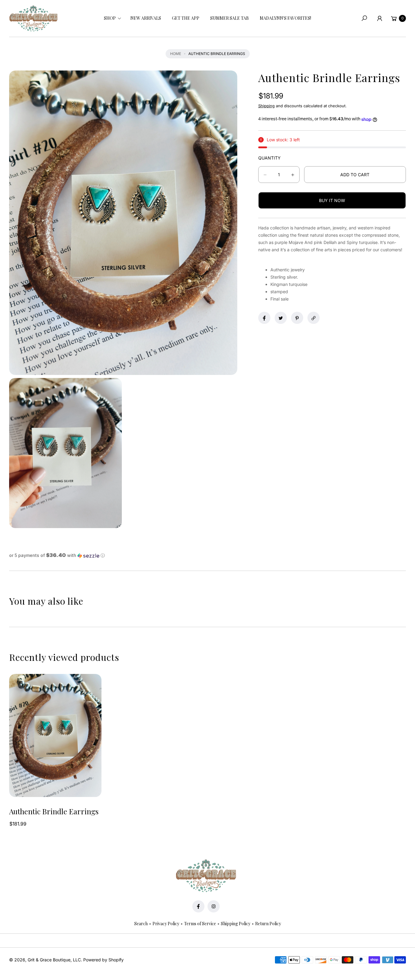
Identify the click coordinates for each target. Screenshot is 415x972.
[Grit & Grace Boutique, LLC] (33, 18)
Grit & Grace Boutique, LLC (54, 959)
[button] (111, 18)
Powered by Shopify (103, 959)
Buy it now (332, 200)
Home (175, 53)
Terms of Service (200, 923)
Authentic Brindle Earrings (53, 811)
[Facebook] (198, 906)
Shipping (266, 106)
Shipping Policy (235, 923)
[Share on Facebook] (264, 318)
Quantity (269, 158)
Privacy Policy (166, 923)
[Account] (379, 18)
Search (141, 923)
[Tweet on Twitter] (281, 318)
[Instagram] (214, 906)
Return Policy (268, 923)
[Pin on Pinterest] (297, 318)
